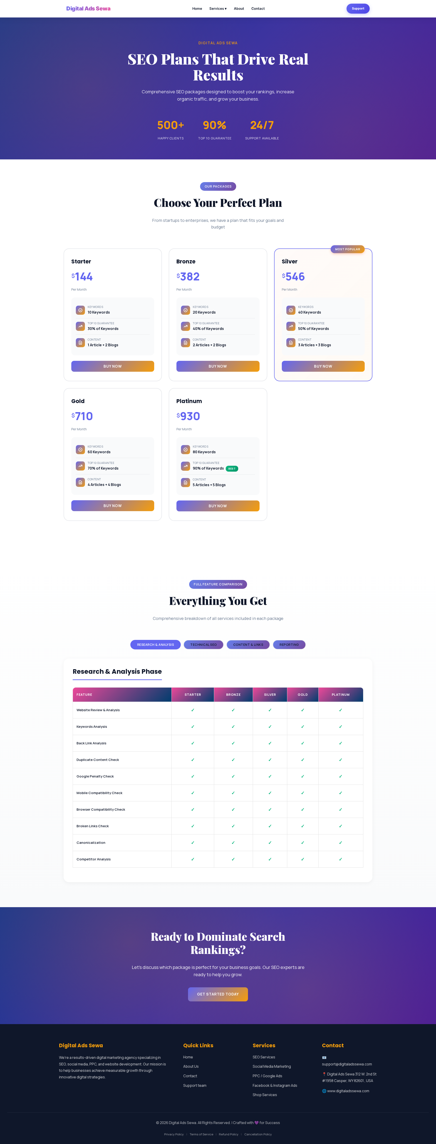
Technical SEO (203, 644)
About (239, 8)
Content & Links (248, 644)
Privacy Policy (174, 1134)
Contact (258, 8)
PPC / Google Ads (267, 1075)
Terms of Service (201, 1134)
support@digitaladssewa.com (347, 1064)
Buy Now (113, 366)
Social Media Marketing (272, 1066)
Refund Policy (228, 1134)
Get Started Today (218, 994)
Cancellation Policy (258, 1134)
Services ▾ (218, 8)
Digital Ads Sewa (88, 8)
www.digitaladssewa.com (348, 1090)
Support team (194, 1085)
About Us (191, 1066)
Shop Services (265, 1094)
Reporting (289, 644)
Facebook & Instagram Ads (275, 1085)
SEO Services (264, 1057)
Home (197, 8)
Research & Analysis (155, 644)
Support (358, 8)
